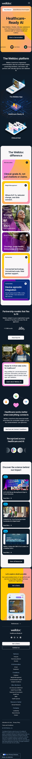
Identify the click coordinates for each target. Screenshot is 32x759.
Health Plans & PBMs (16, 690)
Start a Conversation (16, 37)
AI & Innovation (16, 664)
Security (16, 661)
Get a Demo (16, 585)
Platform (16, 654)
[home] (7, 3)
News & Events (16, 713)
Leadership (16, 710)
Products (16, 656)
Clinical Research (16, 704)
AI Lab (16, 667)
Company (16, 708)
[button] (28, 3)
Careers (16, 715)
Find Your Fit (16, 337)
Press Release (7, 9)
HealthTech (16, 694)
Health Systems (16, 698)
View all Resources (16, 561)
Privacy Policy (16, 722)
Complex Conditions (16, 681)
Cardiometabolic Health (16, 679)
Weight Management (16, 677)
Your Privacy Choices (12, 754)
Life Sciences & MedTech (16, 687)
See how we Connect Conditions (16, 429)
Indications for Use (7, 722)
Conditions (16, 672)
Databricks (16, 669)
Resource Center (16, 702)
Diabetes (16, 675)
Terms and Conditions (7, 725)
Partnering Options (16, 658)
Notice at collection (7, 757)
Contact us (15, 647)
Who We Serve (16, 685)
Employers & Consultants (16, 692)
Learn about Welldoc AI (13, 382)
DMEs (16, 696)
